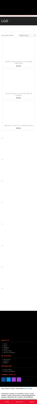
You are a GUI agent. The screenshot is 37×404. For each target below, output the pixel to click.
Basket (5, 363)
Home (5, 344)
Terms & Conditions (9, 352)
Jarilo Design (28, 388)
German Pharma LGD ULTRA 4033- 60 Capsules (18, 94)
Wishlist (31, 402)
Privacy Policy (7, 351)
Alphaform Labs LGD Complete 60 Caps (18, 125)
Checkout (6, 361)
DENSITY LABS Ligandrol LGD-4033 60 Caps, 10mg (18, 62)
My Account (19, 402)
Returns (5, 349)
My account (7, 359)
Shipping (6, 347)
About (5, 345)
